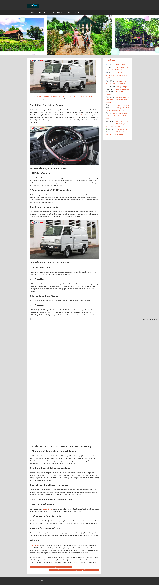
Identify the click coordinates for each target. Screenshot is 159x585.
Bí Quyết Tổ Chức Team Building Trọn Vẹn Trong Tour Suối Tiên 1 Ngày (117, 67)
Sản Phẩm (63, 99)
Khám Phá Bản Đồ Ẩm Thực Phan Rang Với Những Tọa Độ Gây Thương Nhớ (117, 75)
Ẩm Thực (60, 13)
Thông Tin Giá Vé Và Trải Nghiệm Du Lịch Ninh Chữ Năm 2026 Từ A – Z (117, 108)
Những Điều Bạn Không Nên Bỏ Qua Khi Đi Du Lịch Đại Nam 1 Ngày (117, 116)
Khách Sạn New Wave (50, 99)
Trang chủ (32, 13)
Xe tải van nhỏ (34, 545)
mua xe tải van (47, 509)
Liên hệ (76, 13)
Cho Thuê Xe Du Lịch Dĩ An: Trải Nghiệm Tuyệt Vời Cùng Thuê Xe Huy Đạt (51, 567)
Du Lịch (51, 13)
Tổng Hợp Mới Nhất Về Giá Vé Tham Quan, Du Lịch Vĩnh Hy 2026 (117, 132)
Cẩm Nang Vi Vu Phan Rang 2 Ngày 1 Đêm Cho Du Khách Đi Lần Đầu (117, 99)
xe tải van (82, 115)
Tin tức (68, 13)
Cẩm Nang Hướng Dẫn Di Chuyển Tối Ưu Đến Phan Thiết (117, 124)
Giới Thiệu (42, 13)
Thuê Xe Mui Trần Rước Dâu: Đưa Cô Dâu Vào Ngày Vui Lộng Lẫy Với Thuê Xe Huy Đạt (73, 570)
